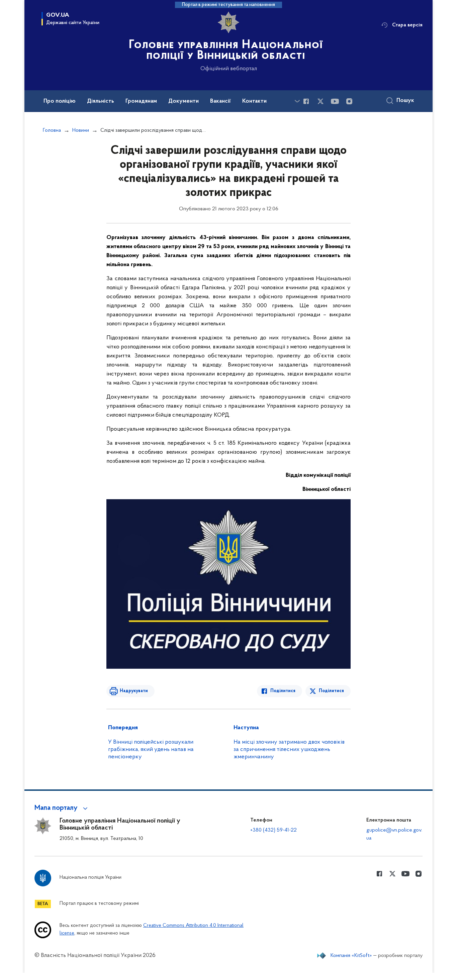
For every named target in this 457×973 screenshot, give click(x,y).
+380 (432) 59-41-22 (273, 830)
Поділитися (282, 690)
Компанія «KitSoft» (351, 955)
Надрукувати (134, 690)
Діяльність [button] (100, 101)
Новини (80, 130)
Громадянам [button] (141, 101)
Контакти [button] (254, 101)
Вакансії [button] (220, 101)
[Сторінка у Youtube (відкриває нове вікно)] (335, 101)
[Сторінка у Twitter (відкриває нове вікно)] (320, 101)
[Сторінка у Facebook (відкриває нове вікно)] (306, 101)
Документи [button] (183, 101)
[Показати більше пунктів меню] (297, 101)
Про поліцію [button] (59, 101)
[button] (62, 808)
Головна (52, 130)
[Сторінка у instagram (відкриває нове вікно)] (349, 101)
